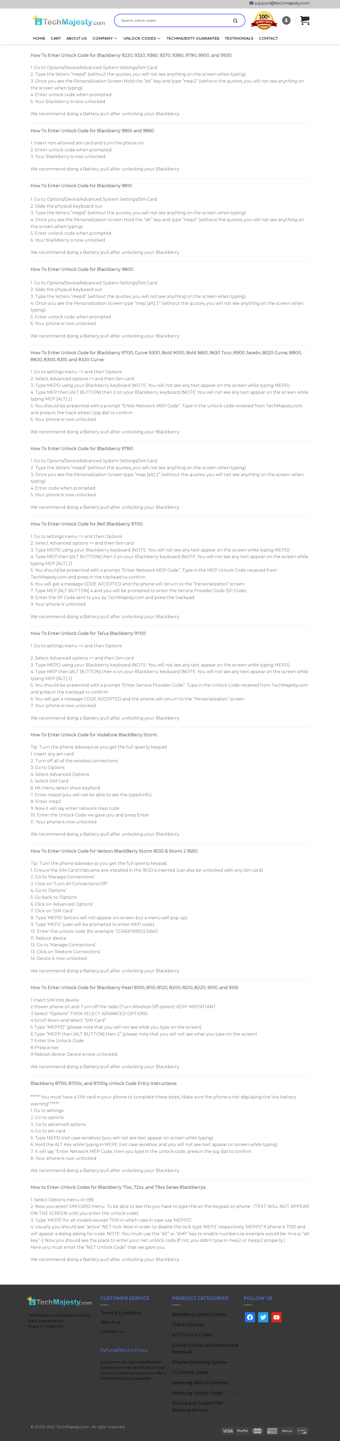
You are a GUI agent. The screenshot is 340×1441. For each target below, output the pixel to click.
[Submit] (235, 20)
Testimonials (239, 38)
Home (39, 38)
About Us (76, 38)
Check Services (188, 1324)
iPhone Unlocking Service (199, 1362)
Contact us (112, 1331)
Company (102, 38)
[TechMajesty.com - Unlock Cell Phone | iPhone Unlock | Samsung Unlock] (68, 20)
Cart (56, 38)
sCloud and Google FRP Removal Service (197, 1407)
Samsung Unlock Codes (197, 1393)
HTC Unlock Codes (192, 1334)
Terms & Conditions (120, 1312)
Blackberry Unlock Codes (199, 1314)
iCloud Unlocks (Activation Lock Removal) (205, 1349)
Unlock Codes (140, 38)
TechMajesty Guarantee (193, 38)
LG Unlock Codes (190, 1372)
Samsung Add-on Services (200, 1382)
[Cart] (304, 20)
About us (110, 1322)
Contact (268, 38)
